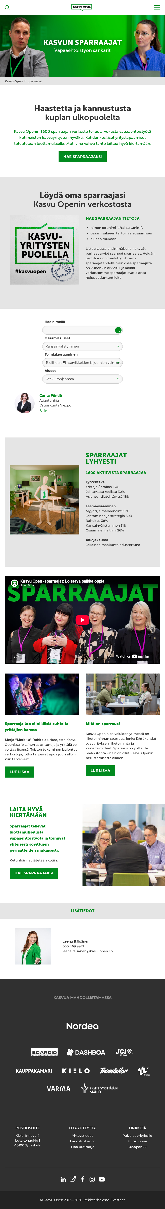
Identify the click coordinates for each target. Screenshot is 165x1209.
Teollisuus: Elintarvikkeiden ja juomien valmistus (84, 363)
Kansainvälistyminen (62, 346)
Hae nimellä (55, 322)
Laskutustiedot (82, 1141)
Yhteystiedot (82, 1136)
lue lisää (19, 772)
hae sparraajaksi (33, 873)
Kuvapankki (137, 1147)
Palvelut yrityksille (137, 1136)
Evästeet (118, 1200)
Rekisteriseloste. (97, 1200)
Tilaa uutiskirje (82, 1147)
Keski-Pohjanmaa (60, 379)
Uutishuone (137, 1141)
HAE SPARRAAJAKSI (82, 157)
